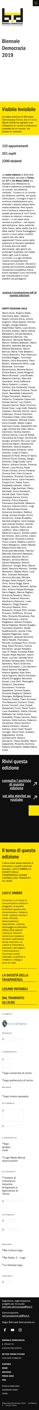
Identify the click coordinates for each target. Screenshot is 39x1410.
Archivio (6, 1372)
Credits (5, 1393)
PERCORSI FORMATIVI (11, 1358)
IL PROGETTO (8, 1344)
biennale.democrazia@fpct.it (17, 1306)
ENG (4, 1380)
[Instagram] (20, 1330)
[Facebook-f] (5, 1330)
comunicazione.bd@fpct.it (16, 1315)
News (5, 1368)
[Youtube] (12, 1330)
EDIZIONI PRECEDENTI (12, 1348)
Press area (8, 1376)
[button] (19, 890)
